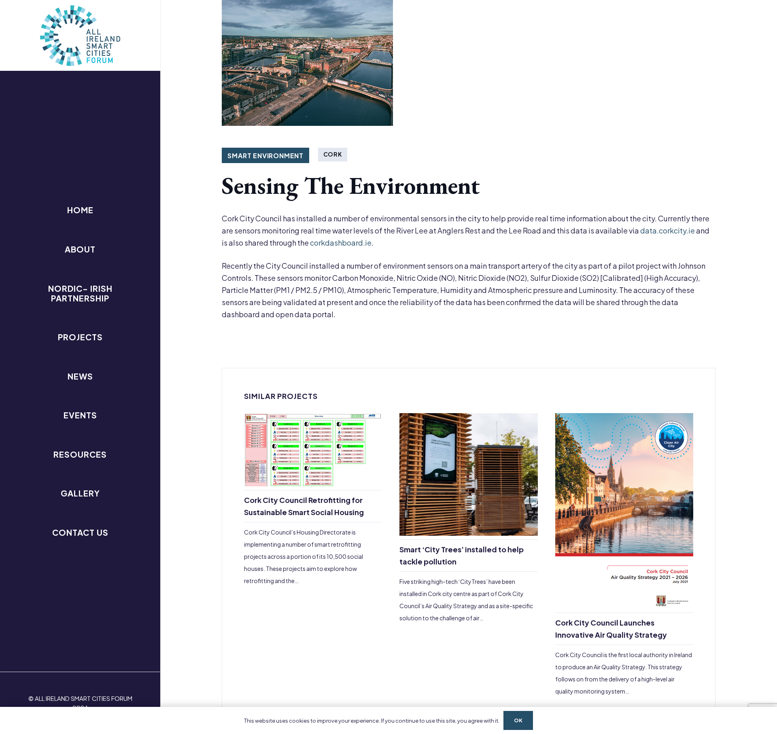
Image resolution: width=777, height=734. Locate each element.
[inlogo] (80, 35)
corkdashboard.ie (341, 242)
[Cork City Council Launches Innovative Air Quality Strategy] (624, 555)
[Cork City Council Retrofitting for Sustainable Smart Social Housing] (313, 555)
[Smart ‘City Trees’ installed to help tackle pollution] (468, 555)
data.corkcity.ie (667, 230)
